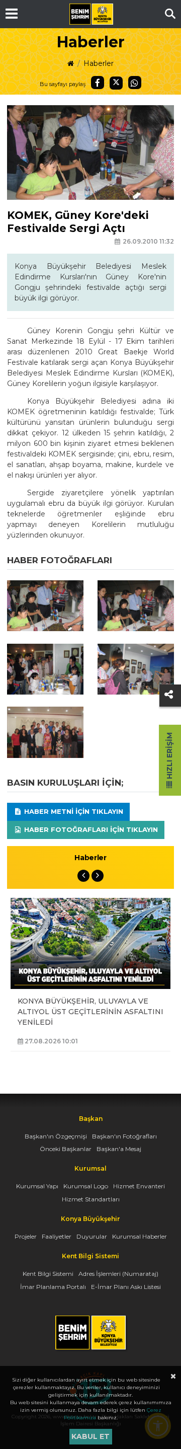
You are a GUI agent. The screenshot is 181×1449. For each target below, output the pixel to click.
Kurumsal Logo (85, 1186)
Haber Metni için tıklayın (72, 811)
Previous (83, 876)
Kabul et (90, 1436)
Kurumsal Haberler (139, 1236)
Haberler (98, 63)
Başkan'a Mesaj (119, 1149)
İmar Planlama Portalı (53, 1286)
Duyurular (91, 1236)
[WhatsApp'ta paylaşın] (134, 82)
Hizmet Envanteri (139, 1186)
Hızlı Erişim (169, 756)
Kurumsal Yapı (37, 1186)
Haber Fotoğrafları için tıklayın (90, 829)
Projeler (26, 1236)
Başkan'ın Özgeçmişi (56, 1136)
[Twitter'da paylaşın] (116, 83)
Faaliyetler (56, 1236)
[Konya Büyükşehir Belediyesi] (91, 14)
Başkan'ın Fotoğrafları (124, 1136)
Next (98, 876)
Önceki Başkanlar (66, 1149)
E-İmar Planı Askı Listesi (126, 1286)
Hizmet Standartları (91, 1199)
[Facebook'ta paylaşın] (97, 82)
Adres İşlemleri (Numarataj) (118, 1273)
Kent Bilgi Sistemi (48, 1273)
